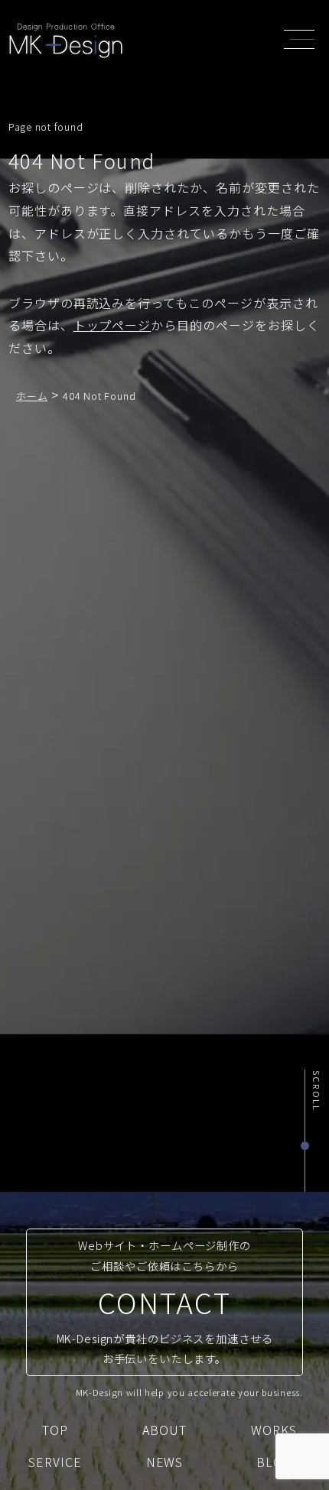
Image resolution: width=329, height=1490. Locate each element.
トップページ (112, 325)
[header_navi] (303, 37)
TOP (55, 1429)
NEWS (165, 1462)
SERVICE (55, 1462)
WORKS (274, 1429)
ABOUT (164, 1429)
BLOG (274, 1462)
